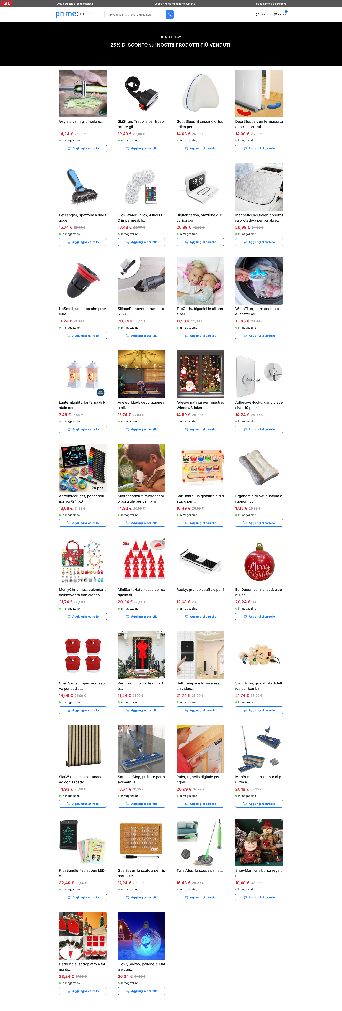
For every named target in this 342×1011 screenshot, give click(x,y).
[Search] (170, 14)
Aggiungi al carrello (85, 148)
